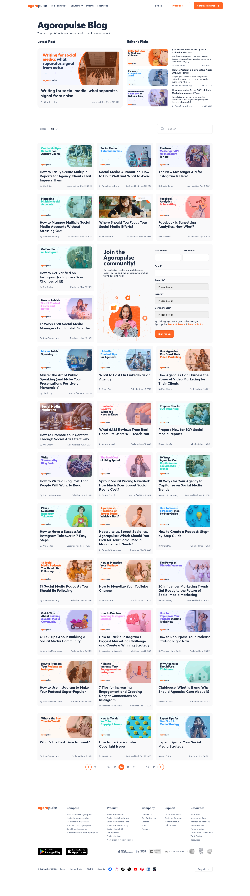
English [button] (201, 869)
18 (108, 767)
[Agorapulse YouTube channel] (135, 868)
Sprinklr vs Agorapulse (77, 829)
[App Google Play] (50, 851)
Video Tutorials (197, 829)
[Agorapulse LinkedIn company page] (148, 868)
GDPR (90, 869)
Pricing (90, 5)
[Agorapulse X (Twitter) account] (129, 868)
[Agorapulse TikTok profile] (154, 868)
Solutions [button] (75, 5)
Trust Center (196, 836)
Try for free (177, 5)
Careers (145, 821)
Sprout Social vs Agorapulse (79, 814)
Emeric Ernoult (108, 444)
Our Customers (149, 818)
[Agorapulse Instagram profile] (116, 868)
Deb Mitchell (167, 701)
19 (115, 767)
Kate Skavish (167, 389)
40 (154, 767)
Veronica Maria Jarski (52, 651)
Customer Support (173, 818)
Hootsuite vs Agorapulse (78, 818)
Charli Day (47, 186)
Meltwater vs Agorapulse (78, 821)
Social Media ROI (115, 829)
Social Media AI (114, 836)
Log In (158, 5)
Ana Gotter (48, 287)
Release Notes (197, 825)
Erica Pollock (180, 65)
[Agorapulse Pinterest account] (142, 868)
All (52, 129)
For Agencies (113, 832)
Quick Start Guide (173, 814)
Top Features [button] (58, 5)
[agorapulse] (37, 5)
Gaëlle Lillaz (50, 102)
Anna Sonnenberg (183, 85)
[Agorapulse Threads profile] (123, 868)
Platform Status (172, 821)
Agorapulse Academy (200, 821)
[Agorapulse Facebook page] (110, 868)
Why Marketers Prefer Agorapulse (82, 832)
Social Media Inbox (115, 814)
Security (101, 869)
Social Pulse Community (202, 832)
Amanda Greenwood (52, 495)
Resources (195, 840)
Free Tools (195, 814)
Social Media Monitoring (118, 821)
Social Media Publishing (118, 818)
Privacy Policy (76, 869)
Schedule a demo (206, 5)
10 (95, 767)
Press (144, 825)
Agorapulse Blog (198, 818)
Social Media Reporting (117, 825)
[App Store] (76, 851)
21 (128, 767)
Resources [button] (102, 5)
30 (147, 767)
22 (134, 767)
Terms (62, 869)
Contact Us (147, 814)
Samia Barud (167, 186)
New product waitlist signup (120, 840)
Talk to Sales (170, 825)
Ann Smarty (107, 236)
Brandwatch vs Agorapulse (79, 825)
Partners (145, 829)
